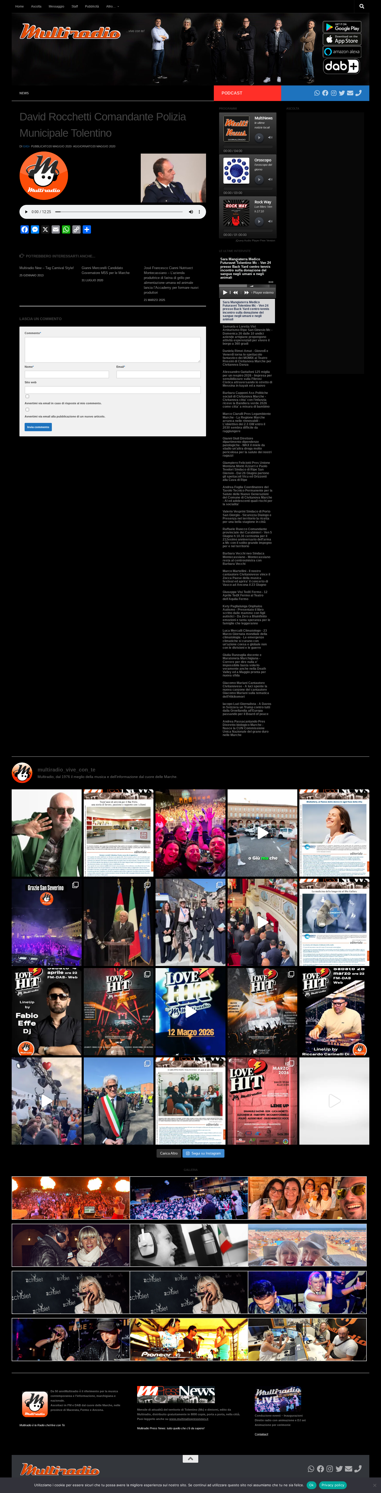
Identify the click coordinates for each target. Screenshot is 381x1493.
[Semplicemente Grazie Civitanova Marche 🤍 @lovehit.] (190, 833)
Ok (311, 1485)
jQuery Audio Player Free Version (255, 240)
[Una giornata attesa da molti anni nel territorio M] (119, 1101)
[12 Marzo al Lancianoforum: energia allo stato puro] (119, 1011)
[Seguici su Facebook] (325, 93)
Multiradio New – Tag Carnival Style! (46, 268)
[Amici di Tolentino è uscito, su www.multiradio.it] (334, 922)
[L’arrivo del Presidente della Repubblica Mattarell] (263, 922)
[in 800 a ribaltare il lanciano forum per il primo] (190, 1011)
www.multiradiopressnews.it (188, 1418)
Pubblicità (92, 6)
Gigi (26, 146)
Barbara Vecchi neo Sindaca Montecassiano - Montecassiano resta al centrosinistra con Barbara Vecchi (246, 559)
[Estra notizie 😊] (334, 1101)
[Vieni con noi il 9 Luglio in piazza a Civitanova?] (263, 833)
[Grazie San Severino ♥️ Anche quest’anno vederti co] (47, 922)
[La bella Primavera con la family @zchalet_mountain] (47, 1101)
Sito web (31, 382)
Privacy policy (333, 1485)
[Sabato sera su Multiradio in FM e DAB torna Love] (334, 1011)
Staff (75, 6)
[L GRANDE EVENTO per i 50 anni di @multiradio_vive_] (263, 1101)
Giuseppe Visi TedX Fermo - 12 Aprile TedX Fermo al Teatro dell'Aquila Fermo (245, 595)
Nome (29, 366)
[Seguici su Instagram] (333, 93)
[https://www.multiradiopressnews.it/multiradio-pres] (190, 1101)
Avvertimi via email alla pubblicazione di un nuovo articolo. (65, 416)
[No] (374, 1485)
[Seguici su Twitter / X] (342, 93)
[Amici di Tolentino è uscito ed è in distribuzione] (119, 833)
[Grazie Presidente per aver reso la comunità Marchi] (119, 922)
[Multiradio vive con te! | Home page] (70, 31)
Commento (33, 333)
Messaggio (56, 6)
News (24, 93)
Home (19, 6)
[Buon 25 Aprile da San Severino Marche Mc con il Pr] (190, 922)
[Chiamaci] (358, 93)
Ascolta (36, 6)
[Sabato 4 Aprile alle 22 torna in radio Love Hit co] (47, 1011)
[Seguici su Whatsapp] (317, 93)
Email (120, 366)
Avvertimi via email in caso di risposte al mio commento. (63, 403)
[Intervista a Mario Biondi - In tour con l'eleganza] (47, 833)
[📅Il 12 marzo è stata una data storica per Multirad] (263, 1011)
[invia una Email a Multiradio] (350, 93)
